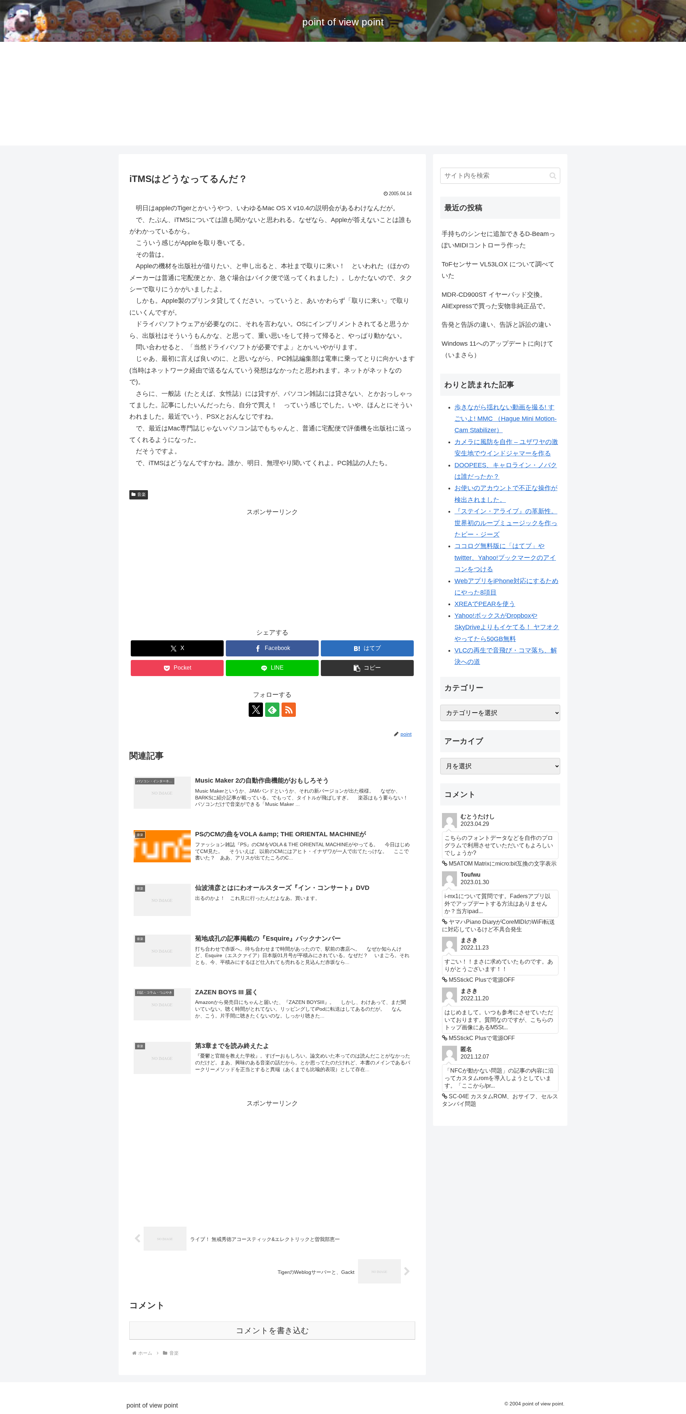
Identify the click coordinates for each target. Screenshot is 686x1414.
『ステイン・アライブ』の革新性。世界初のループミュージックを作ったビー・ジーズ (505, 523)
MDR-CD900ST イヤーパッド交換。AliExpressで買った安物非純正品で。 (495, 300)
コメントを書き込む (272, 1330)
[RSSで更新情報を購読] (289, 710)
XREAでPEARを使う (484, 603)
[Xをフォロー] (256, 710)
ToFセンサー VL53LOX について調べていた (498, 270)
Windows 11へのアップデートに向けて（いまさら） (497, 349)
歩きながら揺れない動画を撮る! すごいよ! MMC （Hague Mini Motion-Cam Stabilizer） (505, 419)
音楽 (141, 494)
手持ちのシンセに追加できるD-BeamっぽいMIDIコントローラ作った (498, 239)
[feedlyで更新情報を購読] (272, 710)
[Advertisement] (343, 95)
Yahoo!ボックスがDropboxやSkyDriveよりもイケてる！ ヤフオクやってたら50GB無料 (506, 627)
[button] (367, 668)
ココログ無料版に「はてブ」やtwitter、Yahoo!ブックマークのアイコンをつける (505, 557)
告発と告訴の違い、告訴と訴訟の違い (496, 324)
